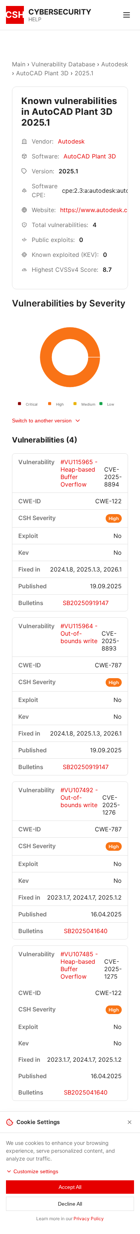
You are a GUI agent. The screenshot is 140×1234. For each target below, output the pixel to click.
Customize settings (35, 1171)
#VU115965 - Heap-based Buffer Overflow (78, 473)
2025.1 (84, 73)
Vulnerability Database (63, 64)
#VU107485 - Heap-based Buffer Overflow (79, 965)
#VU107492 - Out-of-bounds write (79, 797)
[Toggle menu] (126, 14)
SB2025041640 (86, 931)
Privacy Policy (89, 1218)
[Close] (129, 1122)
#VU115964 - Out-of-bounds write (78, 633)
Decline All (70, 1204)
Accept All (70, 1187)
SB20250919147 (86, 603)
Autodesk (114, 64)
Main (18, 64)
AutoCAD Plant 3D (42, 73)
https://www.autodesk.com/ (99, 210)
